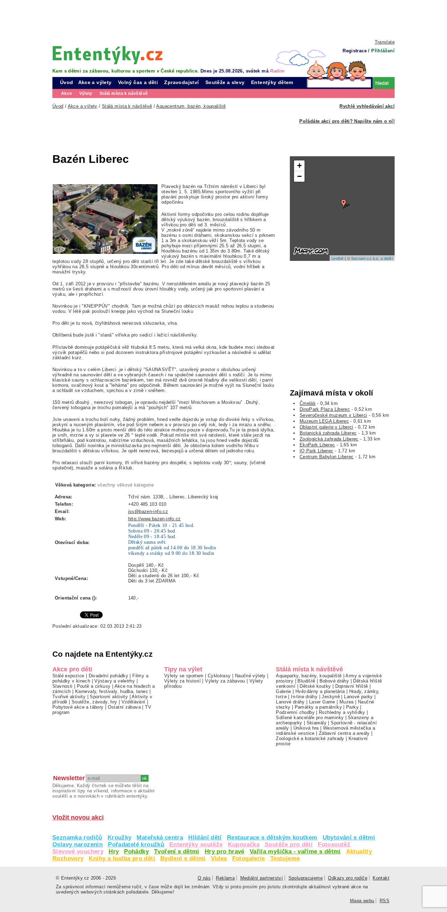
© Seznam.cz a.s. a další (370, 258)
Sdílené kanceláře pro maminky (310, 717)
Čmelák (308, 403)
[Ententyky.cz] (107, 55)
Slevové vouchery (77, 851)
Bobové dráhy (334, 681)
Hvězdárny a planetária (320, 691)
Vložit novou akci (78, 817)
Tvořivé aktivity (69, 696)
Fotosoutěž (334, 844)
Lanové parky (358, 696)
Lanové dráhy (290, 701)
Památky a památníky (318, 707)
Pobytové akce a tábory (77, 707)
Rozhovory (67, 858)
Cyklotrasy (219, 675)
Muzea (346, 701)
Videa (219, 858)
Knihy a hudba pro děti (122, 858)
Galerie (283, 691)
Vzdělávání (134, 701)
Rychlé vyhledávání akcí (367, 106)
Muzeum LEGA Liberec (324, 421)
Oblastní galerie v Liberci (326, 427)
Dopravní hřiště (351, 686)
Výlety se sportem (184, 675)
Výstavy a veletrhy (114, 681)
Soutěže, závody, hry (94, 701)
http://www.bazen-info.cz (154, 518)
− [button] (299, 176)
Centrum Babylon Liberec (327, 456)
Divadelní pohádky (109, 675)
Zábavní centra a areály (344, 733)
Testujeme (285, 858)
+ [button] (299, 165)
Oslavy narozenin (77, 844)
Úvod (66, 82)
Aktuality (359, 851)
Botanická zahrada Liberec (328, 433)
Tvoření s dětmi (176, 851)
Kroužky (120, 837)
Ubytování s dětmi (349, 837)
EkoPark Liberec (317, 444)
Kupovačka (243, 844)
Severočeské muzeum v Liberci (333, 415)
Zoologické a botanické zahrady (310, 738)
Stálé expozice (68, 675)
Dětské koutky (315, 686)
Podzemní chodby (295, 712)
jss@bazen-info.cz (148, 511)
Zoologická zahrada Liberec (329, 439)
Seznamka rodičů (77, 837)
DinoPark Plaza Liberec (325, 409)
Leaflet (337, 258)
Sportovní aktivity (109, 696)
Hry (114, 851)
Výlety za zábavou (225, 681)
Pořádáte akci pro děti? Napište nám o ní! (347, 121)
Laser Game (322, 701)
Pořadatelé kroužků (136, 844)
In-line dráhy (304, 696)
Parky (352, 707)
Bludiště (306, 681)
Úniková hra (306, 728)
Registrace (355, 50)
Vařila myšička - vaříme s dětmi (295, 851)
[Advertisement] (223, 19)
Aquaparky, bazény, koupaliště (309, 675)
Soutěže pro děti (289, 844)
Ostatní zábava (124, 707)
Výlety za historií (182, 681)
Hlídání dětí (205, 837)
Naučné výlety (250, 675)
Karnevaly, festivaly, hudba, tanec (111, 691)
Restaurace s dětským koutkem (272, 837)
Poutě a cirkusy (94, 686)
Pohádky (136, 851)
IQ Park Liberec (317, 450)
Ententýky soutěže (196, 844)
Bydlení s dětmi (183, 858)
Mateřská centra (160, 837)
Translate (385, 42)
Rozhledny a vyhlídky (342, 712)
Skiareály (317, 722)
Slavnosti (62, 686)
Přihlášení (383, 50)
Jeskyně (331, 696)
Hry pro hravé (224, 851)
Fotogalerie (248, 858)
